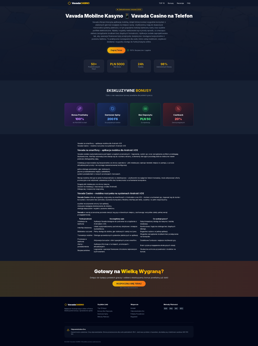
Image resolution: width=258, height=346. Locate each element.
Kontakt (133, 308)
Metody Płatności (103, 317)
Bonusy (171, 3)
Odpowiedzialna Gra (137, 311)
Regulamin (134, 317)
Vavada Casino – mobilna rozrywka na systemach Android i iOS (101, 146)
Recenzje (180, 3)
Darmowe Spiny (103, 314)
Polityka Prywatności (137, 314)
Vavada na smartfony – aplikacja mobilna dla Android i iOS (99, 143)
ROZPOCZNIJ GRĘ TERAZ (129, 283)
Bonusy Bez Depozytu (105, 311)
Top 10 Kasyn (102, 308)
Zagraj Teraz (116, 50)
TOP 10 (162, 3)
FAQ (188, 3)
